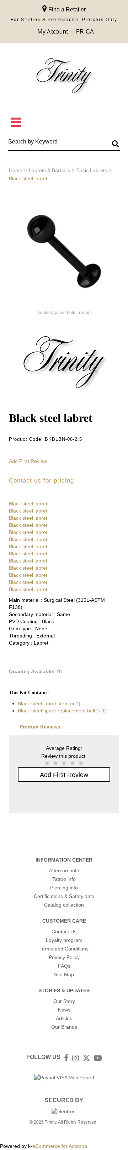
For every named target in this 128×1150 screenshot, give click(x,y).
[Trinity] (64, 77)
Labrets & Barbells (49, 170)
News (64, 1010)
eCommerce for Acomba (59, 1146)
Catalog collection (64, 905)
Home (15, 170)
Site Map (64, 974)
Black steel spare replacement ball (56, 710)
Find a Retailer (66, 9)
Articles (64, 1018)
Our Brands (64, 1027)
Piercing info (64, 888)
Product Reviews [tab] (40, 727)
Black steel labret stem (43, 703)
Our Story (64, 1001)
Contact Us (64, 931)
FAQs (64, 966)
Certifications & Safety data (64, 896)
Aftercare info (64, 870)
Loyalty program (64, 940)
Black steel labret (28, 503)
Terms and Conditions (64, 949)
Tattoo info (64, 879)
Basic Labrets (91, 170)
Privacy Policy (64, 957)
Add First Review (28, 461)
